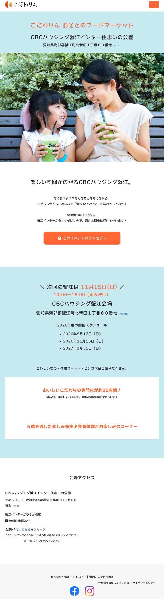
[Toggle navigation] (154, 4)
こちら (26, 529)
